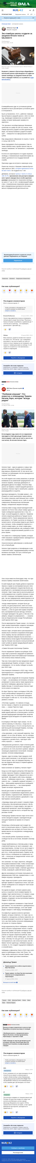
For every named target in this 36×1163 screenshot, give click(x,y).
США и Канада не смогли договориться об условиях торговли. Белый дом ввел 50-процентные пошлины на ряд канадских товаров (16, 1043)
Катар (24, 1000)
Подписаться (18, 260)
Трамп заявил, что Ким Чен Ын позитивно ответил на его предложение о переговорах (18, 975)
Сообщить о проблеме (18, 1148)
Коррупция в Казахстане (23, 278)
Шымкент (12, 278)
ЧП (28, 14)
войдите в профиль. (10, 310)
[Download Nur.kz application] (18, 4)
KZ (30, 10)
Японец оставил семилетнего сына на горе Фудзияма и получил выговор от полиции (17, 1028)
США (9, 1000)
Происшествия (7, 14)
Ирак (3, 1002)
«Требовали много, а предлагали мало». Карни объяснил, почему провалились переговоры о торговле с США (16, 1035)
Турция (4, 1000)
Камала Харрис (11, 1002)
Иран (28, 1000)
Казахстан (5, 278)
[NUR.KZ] (18, 10)
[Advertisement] (18, 93)
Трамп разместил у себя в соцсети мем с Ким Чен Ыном (18, 966)
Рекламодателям (18, 1152)
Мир (3, 384)
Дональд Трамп (16, 1000)
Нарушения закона (20, 14)
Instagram (19, 373)
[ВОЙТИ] (33, 10)
